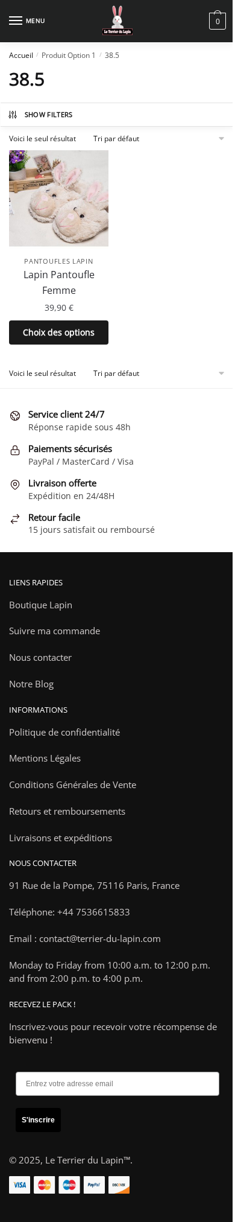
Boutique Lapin (40, 605)
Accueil (21, 55)
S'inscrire (38, 1120)
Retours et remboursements (67, 811)
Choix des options (59, 332)
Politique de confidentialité (64, 732)
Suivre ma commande (54, 631)
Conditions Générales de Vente (72, 784)
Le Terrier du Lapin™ (87, 1160)
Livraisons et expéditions (60, 838)
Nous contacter (40, 657)
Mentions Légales (45, 758)
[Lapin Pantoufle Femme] (58, 200)
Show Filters (49, 114)
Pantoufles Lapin (58, 261)
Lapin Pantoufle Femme (59, 282)
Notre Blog (31, 684)
